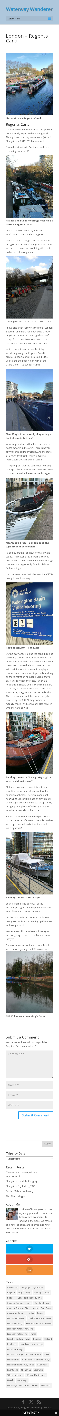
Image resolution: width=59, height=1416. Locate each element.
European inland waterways (39, 1323)
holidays (37, 1339)
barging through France (32, 1287)
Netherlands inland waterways (36, 1359)
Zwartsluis (45, 1385)
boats (47, 1292)
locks (46, 1354)
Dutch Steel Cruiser (16, 1318)
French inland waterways (18, 1339)
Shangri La (26, 1370)
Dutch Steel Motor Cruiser (40, 1318)
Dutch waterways (15, 1323)
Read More (12, 1232)
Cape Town (46, 1308)
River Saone (12, 1370)
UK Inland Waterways (35, 1375)
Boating (37, 1292)
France (33, 1334)
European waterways (17, 1334)
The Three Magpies (16, 1196)
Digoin (40, 1313)
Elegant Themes (30, 1407)
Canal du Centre (41, 1303)
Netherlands (13, 1359)
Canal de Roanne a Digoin (19, 1303)
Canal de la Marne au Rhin (30, 1297)
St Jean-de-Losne (15, 1375)
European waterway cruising (20, 1328)
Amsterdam (12, 1287)
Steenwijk (38, 1370)
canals (35, 1308)
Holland (48, 1339)
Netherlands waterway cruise (20, 1364)
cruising (30, 1313)
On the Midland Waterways (20, 1191)
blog (20, 1292)
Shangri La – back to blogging (21, 1181)
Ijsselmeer (12, 1344)
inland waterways (15, 1349)
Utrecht (10, 1380)
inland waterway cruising (31, 1344)
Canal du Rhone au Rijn (17, 1308)
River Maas (42, 1364)
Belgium (11, 1292)
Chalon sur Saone (15, 1313)
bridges (10, 1297)
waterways (22, 1380)
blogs (28, 1292)
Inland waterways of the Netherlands (24, 1354)
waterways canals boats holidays (22, 1385)
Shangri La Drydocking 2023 (21, 1186)
